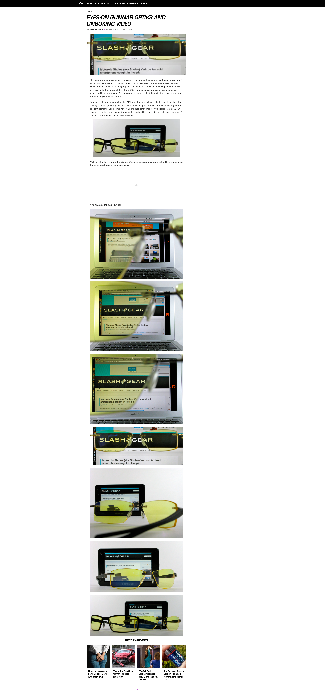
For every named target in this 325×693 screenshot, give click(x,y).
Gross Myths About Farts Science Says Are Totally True (97, 674)
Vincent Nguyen (96, 30)
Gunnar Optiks (130, 83)
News (89, 12)
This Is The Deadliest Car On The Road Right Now (123, 674)
